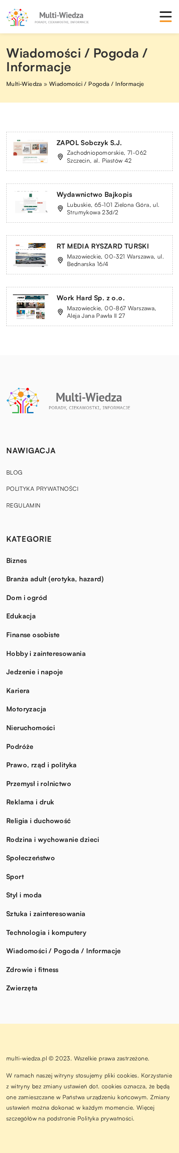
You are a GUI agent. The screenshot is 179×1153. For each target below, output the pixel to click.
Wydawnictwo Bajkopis (94, 194)
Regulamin (23, 505)
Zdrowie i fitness (32, 969)
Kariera (18, 690)
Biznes (16, 560)
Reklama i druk (30, 802)
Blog (14, 472)
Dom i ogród (26, 597)
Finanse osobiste (33, 635)
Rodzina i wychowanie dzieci (52, 839)
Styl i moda (24, 895)
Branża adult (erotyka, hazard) (55, 579)
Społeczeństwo (30, 858)
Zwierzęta (22, 988)
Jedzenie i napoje (34, 672)
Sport (15, 876)
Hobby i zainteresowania (46, 653)
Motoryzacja (26, 709)
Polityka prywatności (42, 488)
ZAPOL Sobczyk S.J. (89, 142)
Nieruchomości (30, 727)
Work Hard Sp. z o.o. (91, 298)
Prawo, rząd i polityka (41, 765)
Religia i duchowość (38, 820)
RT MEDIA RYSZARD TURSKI (103, 246)
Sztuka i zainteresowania (46, 913)
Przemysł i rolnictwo (38, 783)
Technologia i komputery (46, 932)
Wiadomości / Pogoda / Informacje (63, 951)
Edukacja (21, 616)
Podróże (20, 746)
